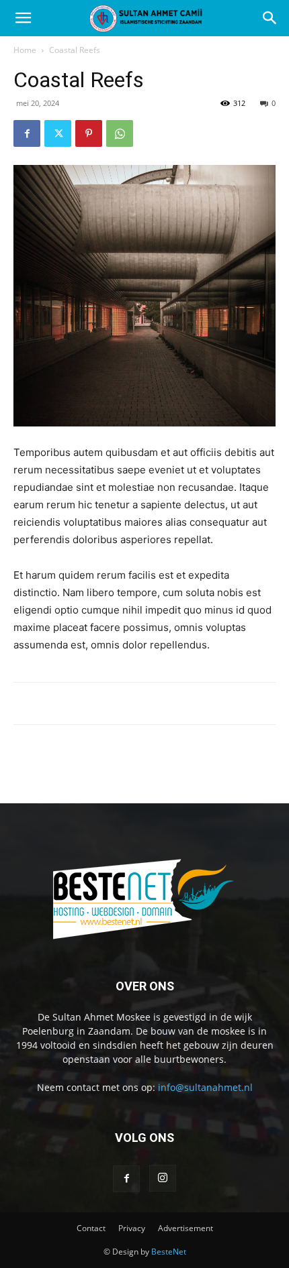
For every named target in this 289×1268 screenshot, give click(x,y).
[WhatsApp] (119, 133)
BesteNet (168, 1251)
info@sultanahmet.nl (205, 1087)
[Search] (270, 18)
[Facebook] (26, 133)
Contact (91, 1228)
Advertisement (185, 1228)
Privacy (131, 1228)
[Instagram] (162, 1178)
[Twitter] (57, 133)
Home (24, 50)
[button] (22, 18)
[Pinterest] (88, 133)
